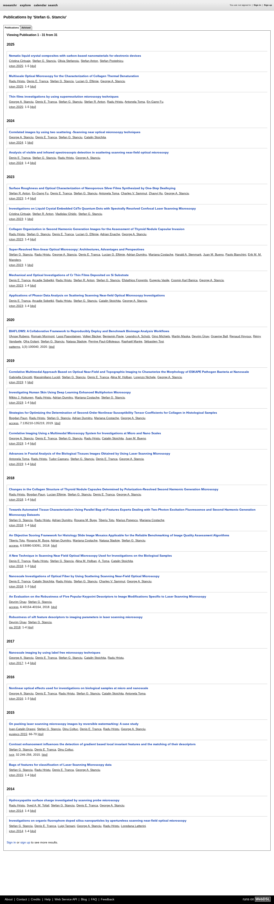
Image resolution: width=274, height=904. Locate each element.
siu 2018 (15, 627)
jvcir (11, 754)
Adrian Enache (110, 234)
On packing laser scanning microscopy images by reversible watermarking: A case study (73, 724)
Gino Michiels (161, 336)
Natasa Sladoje (76, 341)
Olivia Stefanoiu (68, 60)
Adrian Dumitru (137, 254)
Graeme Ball (219, 336)
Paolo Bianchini (235, 254)
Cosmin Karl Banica (184, 280)
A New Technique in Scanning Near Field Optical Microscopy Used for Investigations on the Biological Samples (90, 555)
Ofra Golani (31, 341)
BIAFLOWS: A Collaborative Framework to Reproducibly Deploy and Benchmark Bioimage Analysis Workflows (89, 331)
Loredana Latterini (133, 826)
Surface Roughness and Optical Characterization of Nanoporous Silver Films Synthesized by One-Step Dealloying (92, 188)
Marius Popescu (127, 520)
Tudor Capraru (59, 459)
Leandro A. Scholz (137, 336)
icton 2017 (16, 663)
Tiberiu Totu (106, 520)
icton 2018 (16, 499)
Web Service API (66, 899)
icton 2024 (16, 142)
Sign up (268, 5)
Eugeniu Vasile (159, 280)
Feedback (107, 899)
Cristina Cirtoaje (20, 60)
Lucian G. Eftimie (87, 81)
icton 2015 (16, 775)
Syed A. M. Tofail (38, 805)
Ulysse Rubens (19, 336)
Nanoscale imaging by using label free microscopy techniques (54, 652)
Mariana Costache (161, 254)
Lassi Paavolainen (68, 336)
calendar (40, 5)
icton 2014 (16, 810)
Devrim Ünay (200, 336)
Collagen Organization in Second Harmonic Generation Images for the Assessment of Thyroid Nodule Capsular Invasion (97, 229)
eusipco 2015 (18, 734)
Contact (21, 899)
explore (25, 5)
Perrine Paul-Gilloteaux (104, 341)
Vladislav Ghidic (66, 214)
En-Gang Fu (155, 101)
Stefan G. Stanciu (44, 60)
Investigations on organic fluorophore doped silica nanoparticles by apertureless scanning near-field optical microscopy (97, 820)
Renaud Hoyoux (240, 336)
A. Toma (103, 561)
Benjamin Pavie (113, 336)
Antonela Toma (135, 101)
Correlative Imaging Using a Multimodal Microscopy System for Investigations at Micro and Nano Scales (85, 433)
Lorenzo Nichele (145, 377)
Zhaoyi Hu (156, 193)
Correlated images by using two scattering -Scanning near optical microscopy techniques (74, 132)
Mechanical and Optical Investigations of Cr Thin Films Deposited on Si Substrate (69, 275)
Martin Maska (181, 336)
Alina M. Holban (121, 377)
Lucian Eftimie (56, 494)
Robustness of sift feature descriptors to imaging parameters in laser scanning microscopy (76, 617)
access (13, 423)
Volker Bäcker (92, 336)
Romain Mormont (43, 336)
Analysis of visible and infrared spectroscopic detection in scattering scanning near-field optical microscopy (89, 152)
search (53, 5)
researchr (10, 4)
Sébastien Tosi (154, 341)
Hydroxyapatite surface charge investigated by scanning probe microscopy (64, 800)
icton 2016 (16, 698)
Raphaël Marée (131, 341)
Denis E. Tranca (37, 81)
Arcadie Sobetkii (43, 280)
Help (48, 899)
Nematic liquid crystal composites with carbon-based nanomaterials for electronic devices (75, 55)
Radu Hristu (17, 81)
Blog (84, 899)
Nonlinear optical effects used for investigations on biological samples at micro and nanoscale (78, 688)
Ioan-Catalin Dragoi (22, 729)
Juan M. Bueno (213, 254)
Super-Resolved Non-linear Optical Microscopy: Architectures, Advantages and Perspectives (76, 249)
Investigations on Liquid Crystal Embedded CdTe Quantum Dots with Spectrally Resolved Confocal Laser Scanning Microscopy (102, 208)
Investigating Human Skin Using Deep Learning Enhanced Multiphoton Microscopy (70, 392)
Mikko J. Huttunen (21, 397)
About (9, 899)
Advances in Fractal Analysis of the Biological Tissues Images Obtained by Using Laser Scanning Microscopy (89, 453)
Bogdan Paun (18, 418)
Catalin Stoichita (95, 137)
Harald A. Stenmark (188, 254)
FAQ (94, 899)
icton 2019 (16, 382)
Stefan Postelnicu (111, 60)
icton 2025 (16, 66)
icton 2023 (16, 198)
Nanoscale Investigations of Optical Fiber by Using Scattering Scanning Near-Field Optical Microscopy (84, 576)
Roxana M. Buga (85, 520)
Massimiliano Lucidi (47, 377)
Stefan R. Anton (94, 101)
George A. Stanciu (112, 81)
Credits (35, 899)
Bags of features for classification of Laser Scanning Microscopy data (60, 764)
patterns (14, 346)
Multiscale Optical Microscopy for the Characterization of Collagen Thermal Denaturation (74, 76)
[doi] (33, 66)
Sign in (257, 5)
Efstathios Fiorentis (135, 280)
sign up (25, 842)
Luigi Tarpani (66, 826)
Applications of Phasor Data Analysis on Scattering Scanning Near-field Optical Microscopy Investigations (87, 295)
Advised (26, 27)
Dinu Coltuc (70, 729)
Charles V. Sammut (134, 193)
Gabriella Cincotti (20, 377)
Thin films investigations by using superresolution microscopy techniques (64, 96)
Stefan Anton (89, 60)
